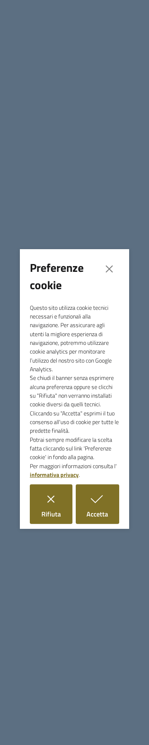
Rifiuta (56, 514)
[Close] (109, 268)
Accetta (103, 514)
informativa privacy (54, 474)
